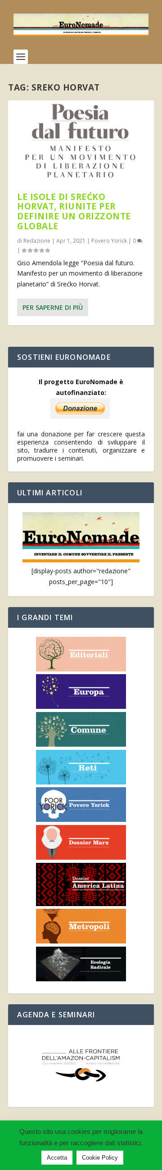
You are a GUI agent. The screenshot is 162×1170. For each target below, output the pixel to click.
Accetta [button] (57, 1157)
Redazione (36, 241)
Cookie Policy (100, 1157)
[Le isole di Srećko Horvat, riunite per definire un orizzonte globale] (81, 141)
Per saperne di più (52, 307)
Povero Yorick (109, 241)
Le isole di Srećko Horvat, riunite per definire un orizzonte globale (74, 211)
